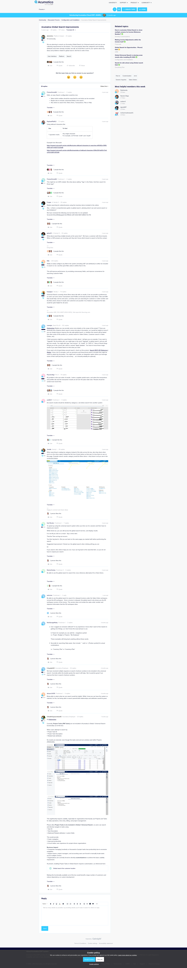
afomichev (50, 36)
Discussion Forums (54, 20)
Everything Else (119, 67)
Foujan (49, 202)
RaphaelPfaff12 (51, 121)
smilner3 (123, 101)
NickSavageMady (52, 622)
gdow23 (49, 233)
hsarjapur (50, 291)
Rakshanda (123, 90)
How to (118, 76)
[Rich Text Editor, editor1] (74, 915)
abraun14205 (51, 693)
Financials (118, 44)
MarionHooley (51, 570)
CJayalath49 (51, 668)
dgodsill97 (123, 107)
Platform (61, 56)
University (113, 2)
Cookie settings (92, 943)
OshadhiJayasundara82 (54, 716)
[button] (129, 9)
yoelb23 (49, 400)
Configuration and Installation (70, 20)
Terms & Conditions (80, 943)
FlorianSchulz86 (52, 92)
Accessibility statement (106, 943)
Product (134, 2)
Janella (49, 449)
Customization (127, 76)
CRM (116, 52)
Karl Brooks (50, 523)
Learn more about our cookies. (127, 955)
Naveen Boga (124, 96)
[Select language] (119, 9)
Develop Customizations (122, 36)
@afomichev (51, 328)
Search (69, 56)
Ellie (48, 261)
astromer (49, 595)
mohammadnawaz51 (126, 113)
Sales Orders (133, 79)
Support (123, 2)
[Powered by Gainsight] (93, 939)
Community (146, 2)
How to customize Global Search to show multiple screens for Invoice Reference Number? (128, 32)
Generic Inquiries (121, 79)
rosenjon (49, 325)
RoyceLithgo (51, 374)
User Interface (52, 56)
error (135, 76)
